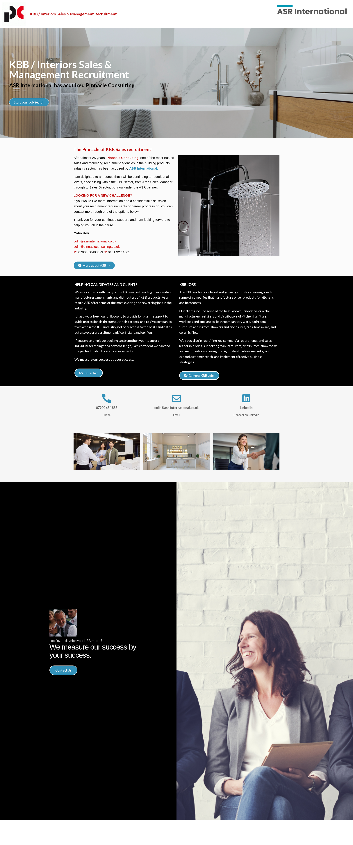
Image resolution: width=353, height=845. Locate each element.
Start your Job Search (29, 102)
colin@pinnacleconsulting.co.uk (97, 247)
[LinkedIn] (246, 398)
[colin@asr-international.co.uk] (176, 398)
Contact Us (63, 670)
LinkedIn (246, 408)
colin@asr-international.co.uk (95, 241)
